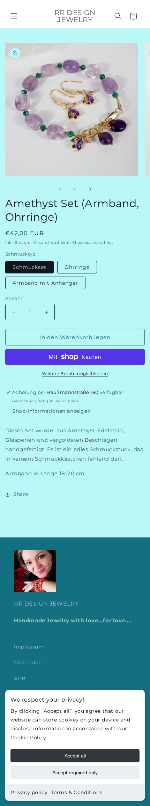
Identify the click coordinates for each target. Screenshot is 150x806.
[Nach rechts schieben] (90, 189)
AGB (20, 678)
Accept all (75, 756)
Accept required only (75, 772)
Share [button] (20, 494)
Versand (41, 242)
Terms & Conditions (76, 792)
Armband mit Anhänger (45, 283)
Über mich (28, 662)
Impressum (29, 647)
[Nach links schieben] (59, 189)
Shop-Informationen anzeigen (51, 411)
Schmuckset (29, 267)
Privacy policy (28, 792)
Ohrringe (77, 267)
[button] (14, 16)
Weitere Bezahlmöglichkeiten (75, 373)
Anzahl (13, 298)
